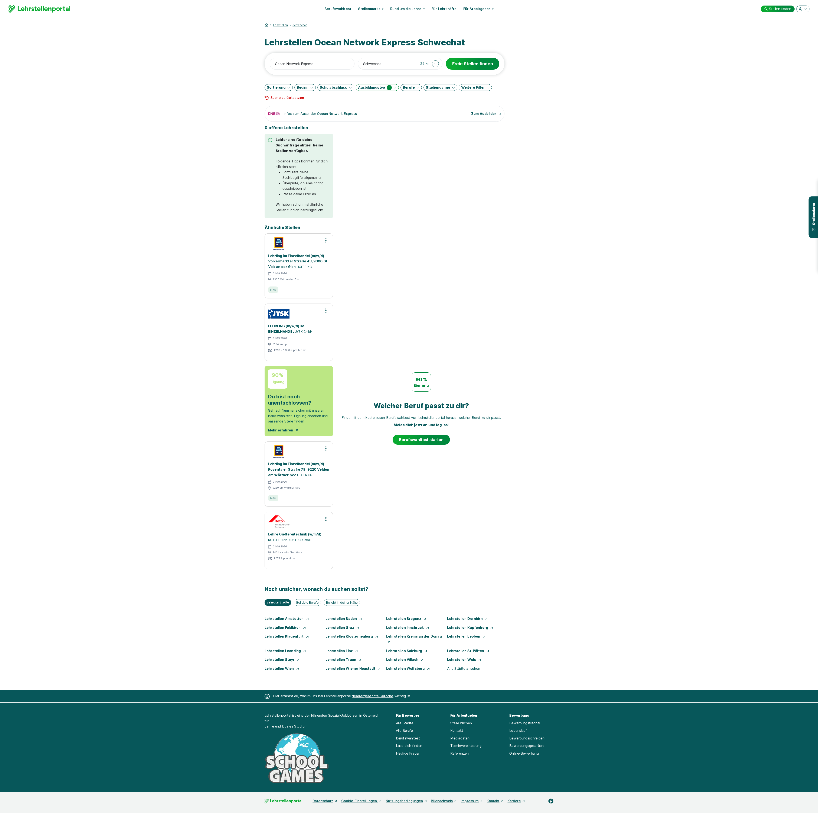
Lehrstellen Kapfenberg (468, 627)
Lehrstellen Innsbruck (405, 627)
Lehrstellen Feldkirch (283, 627)
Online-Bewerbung (524, 753)
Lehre (269, 726)
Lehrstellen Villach (402, 659)
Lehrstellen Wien (280, 668)
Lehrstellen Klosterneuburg (349, 636)
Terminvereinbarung (465, 746)
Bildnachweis (442, 801)
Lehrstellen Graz (340, 627)
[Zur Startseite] (39, 9)
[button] (429, 63)
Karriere (514, 801)
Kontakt (456, 730)
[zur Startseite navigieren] (266, 25)
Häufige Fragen (408, 753)
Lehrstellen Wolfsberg (406, 668)
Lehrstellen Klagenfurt (285, 636)
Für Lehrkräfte (444, 9)
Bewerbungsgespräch (526, 746)
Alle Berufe (404, 730)
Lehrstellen (280, 25)
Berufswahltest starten (421, 439)
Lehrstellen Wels (462, 659)
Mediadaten (460, 738)
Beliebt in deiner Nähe (342, 602)
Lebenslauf (518, 730)
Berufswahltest (337, 9)
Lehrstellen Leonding (283, 651)
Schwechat (299, 25)
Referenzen (459, 753)
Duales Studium (295, 726)
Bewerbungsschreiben (526, 738)
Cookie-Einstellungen (359, 801)
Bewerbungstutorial (524, 723)
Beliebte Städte (278, 602)
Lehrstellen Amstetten (285, 618)
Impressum (470, 801)
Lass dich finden (409, 746)
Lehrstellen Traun (341, 659)
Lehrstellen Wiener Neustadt (350, 668)
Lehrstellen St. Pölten (466, 651)
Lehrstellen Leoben (464, 636)
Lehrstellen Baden (341, 618)
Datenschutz (323, 801)
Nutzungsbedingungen (404, 801)
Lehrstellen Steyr (280, 659)
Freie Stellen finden (472, 63)
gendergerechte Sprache (372, 696)
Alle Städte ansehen (463, 668)
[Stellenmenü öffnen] (326, 240)
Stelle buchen (461, 723)
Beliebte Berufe (307, 602)
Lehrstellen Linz (339, 651)
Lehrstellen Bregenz (404, 618)
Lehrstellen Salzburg (404, 651)
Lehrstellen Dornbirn (465, 618)
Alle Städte (404, 723)
